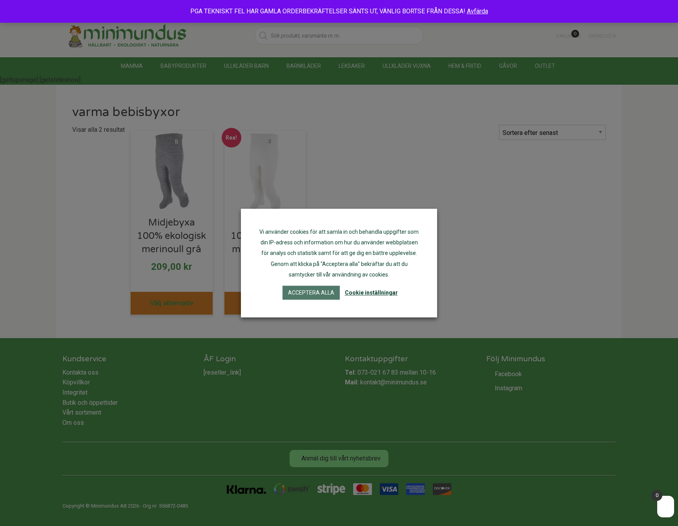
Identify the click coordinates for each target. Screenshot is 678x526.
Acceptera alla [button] (311, 292)
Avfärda (477, 11)
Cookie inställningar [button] (371, 292)
